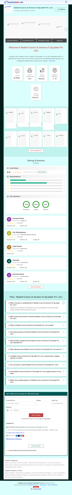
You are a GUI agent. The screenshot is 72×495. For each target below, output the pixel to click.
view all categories (35, 150)
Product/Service (10, 400)
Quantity (38, 400)
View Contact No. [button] (36, 446)
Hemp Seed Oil (9, 465)
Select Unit (54, 400)
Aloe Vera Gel (13, 463)
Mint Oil (20, 467)
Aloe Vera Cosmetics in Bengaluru (14, 477)
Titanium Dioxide (33, 463)
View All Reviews (36, 287)
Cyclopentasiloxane (13, 40)
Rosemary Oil (42, 463)
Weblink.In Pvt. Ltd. (33, 485)
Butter (6, 463)
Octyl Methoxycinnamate (28, 40)
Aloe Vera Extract (39, 465)
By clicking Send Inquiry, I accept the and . (36, 418)
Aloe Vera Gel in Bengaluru (55, 475)
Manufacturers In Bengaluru (14, 439)
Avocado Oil (48, 465)
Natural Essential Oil (58, 465)
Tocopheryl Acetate (44, 40)
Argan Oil (16, 465)
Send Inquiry (36, 415)
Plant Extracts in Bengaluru (24, 473)
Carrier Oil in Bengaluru (59, 473)
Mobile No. (9, 407)
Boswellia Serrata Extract (27, 465)
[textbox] (59, 403)
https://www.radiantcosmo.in (16, 432)
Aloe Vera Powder (23, 463)
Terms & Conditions (53, 485)
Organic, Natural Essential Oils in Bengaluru (16, 475)
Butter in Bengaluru (10, 473)
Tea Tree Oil (51, 463)
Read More (52, 61)
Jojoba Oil (57, 463)
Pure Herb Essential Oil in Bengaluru (41, 473)
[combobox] (9, 410)
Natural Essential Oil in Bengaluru (38, 475)
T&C (40, 418)
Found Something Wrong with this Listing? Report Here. (22, 450)
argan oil (60, 40)
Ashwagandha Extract (11, 467)
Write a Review (42, 172)
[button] (61, 9)
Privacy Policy (47, 418)
